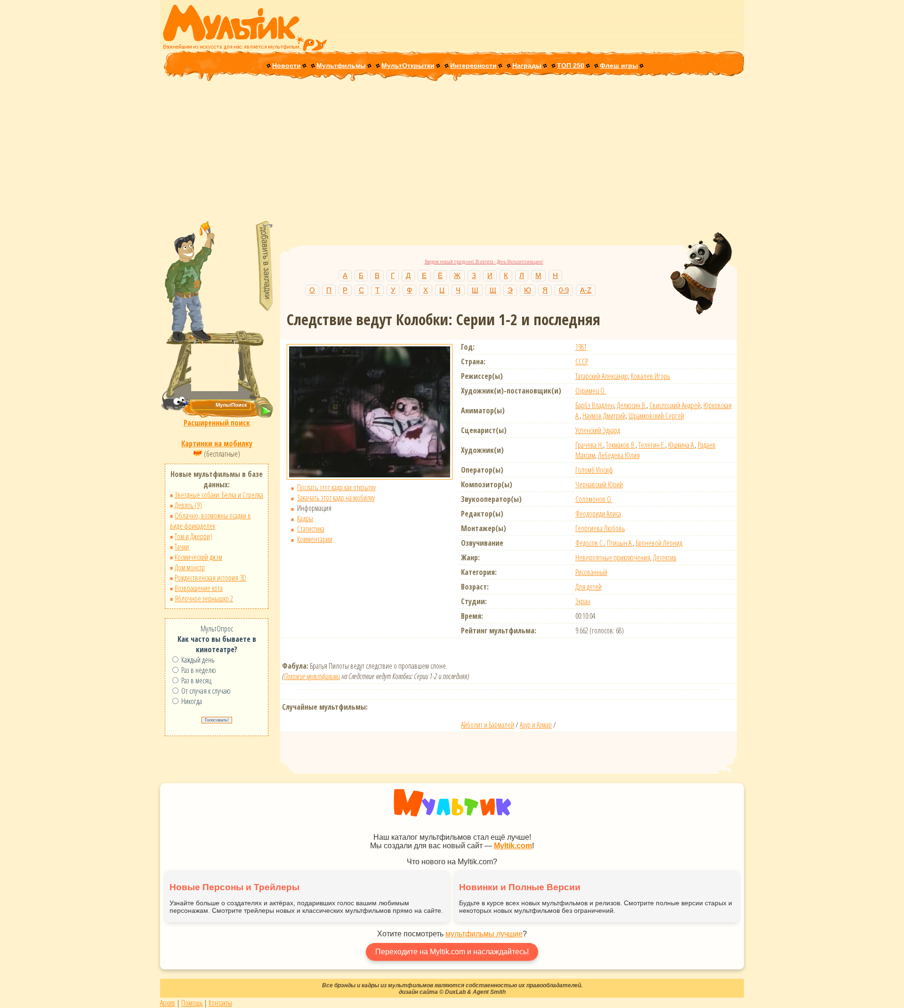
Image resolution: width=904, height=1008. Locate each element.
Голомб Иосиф (594, 470)
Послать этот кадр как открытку (336, 487)
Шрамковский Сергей (656, 415)
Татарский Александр (601, 376)
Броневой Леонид (659, 543)
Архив (167, 1003)
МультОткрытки (408, 65)
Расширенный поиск (217, 423)
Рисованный (591, 572)
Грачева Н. (589, 445)
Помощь (191, 1003)
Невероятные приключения (612, 557)
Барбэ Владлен (594, 405)
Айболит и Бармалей (487, 725)
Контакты (220, 1003)
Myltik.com (513, 846)
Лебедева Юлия (619, 455)
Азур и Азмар (536, 725)
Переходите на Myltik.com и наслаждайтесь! (452, 952)
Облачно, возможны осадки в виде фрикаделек (210, 520)
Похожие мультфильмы (312, 676)
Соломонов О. (594, 499)
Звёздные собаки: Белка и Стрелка (219, 495)
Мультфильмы (341, 65)
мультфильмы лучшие (484, 934)
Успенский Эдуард (597, 430)
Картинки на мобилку (216, 443)
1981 (581, 347)
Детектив (665, 557)
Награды (526, 65)
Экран (582, 601)
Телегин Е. (651, 445)
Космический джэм (198, 557)
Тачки (182, 546)
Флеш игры (619, 65)
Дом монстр (190, 567)
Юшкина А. (681, 445)
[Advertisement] (452, 152)
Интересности (473, 65)
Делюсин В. (631, 405)
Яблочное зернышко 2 (204, 598)
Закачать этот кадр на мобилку (336, 497)
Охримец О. (590, 390)
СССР (581, 361)
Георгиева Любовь (600, 528)
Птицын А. (620, 543)
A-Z (585, 290)
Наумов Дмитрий (604, 415)
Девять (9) (188, 505)
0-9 (564, 290)
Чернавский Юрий (599, 484)
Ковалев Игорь (650, 376)
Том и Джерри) (193, 536)
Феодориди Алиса (598, 513)
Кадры (305, 518)
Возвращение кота (199, 588)
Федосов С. (589, 543)
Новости (286, 65)
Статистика (310, 529)
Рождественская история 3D (210, 578)
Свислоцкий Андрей (675, 405)
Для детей (588, 587)
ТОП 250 (570, 65)
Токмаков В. (621, 445)
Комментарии (314, 539)
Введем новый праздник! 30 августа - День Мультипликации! (484, 261)
